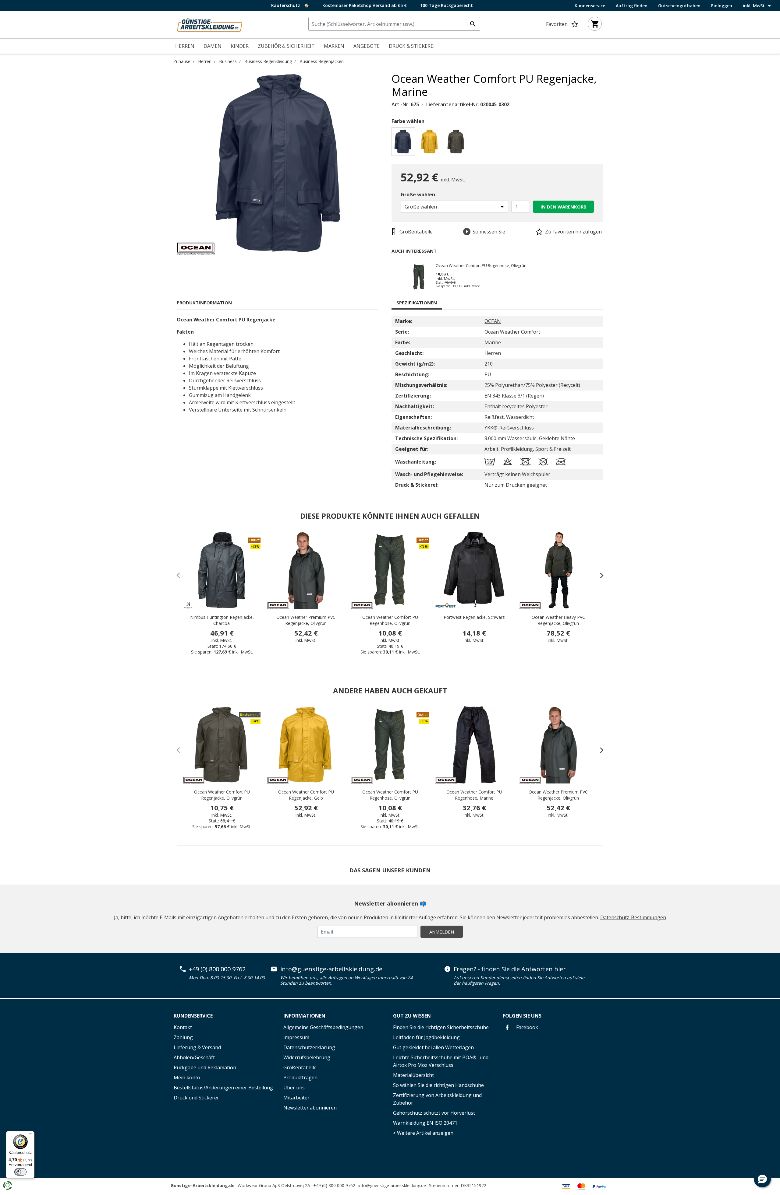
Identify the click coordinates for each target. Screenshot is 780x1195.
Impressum (296, 1037)
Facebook (526, 1027)
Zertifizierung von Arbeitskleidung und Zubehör (437, 1099)
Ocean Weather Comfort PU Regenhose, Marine (474, 795)
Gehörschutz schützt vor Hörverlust (434, 1112)
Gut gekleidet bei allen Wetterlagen (433, 1047)
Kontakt (183, 1027)
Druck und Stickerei (196, 1097)
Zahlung (183, 1037)
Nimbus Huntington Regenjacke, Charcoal (222, 620)
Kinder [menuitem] (240, 46)
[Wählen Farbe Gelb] (430, 143)
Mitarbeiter (296, 1097)
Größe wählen (418, 194)
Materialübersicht (413, 1075)
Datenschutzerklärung (309, 1047)
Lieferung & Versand (197, 1047)
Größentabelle (300, 1067)
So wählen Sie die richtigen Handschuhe (438, 1085)
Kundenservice (590, 6)
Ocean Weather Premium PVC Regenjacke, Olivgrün (305, 620)
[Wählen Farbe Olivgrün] (457, 143)
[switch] (20, 1172)
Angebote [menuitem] (366, 46)
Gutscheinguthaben (679, 6)
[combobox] (394, 24)
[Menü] (30, 1134)
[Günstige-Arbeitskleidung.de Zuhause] (210, 24)
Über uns (294, 1087)
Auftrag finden (631, 6)
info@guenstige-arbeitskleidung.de (331, 969)
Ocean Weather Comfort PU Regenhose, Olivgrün (481, 265)
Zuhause (181, 61)
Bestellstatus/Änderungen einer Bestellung (223, 1087)
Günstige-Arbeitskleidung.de (203, 1185)
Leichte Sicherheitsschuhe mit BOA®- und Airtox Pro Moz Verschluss (440, 1061)
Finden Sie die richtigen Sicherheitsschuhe (441, 1027)
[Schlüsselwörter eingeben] (472, 24)
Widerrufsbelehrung (306, 1057)
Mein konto (187, 1077)
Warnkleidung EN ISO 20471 (425, 1123)
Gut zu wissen (412, 1015)
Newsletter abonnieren (310, 1107)
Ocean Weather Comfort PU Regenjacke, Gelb (306, 795)
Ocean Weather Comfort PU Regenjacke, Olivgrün (222, 795)
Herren (204, 61)
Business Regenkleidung (268, 61)
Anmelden (441, 932)
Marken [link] (334, 46)
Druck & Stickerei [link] (412, 46)
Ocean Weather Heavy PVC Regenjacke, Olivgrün (558, 620)
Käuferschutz (286, 5)
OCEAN (492, 321)
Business (228, 61)
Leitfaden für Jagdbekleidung (426, 1037)
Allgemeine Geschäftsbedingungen (323, 1027)
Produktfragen (300, 1077)
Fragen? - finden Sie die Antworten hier (510, 969)
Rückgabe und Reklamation (205, 1067)
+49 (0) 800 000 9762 (217, 969)
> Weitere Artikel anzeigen (423, 1133)
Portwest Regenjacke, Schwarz (474, 617)
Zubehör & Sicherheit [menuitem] (286, 46)
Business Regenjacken (322, 61)
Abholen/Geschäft (194, 1057)
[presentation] (599, 575)
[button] (762, 1178)
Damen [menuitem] (213, 46)
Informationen (304, 1015)
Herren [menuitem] (184, 46)
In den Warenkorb (564, 207)
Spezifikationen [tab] (416, 303)
